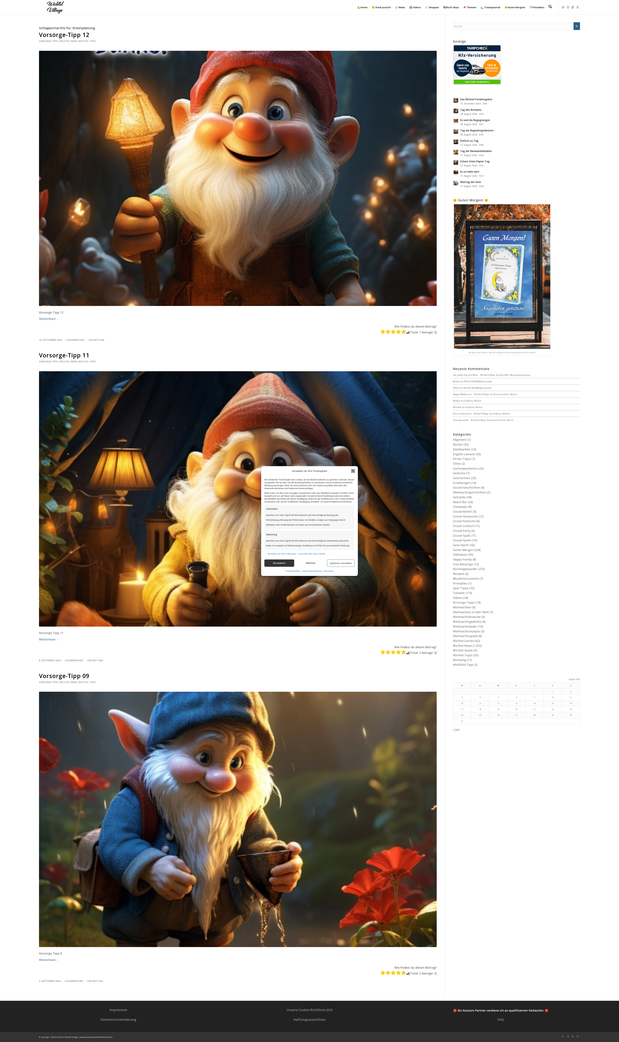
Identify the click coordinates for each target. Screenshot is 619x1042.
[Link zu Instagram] (567, 7)
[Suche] (550, 7)
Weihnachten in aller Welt (471, 612)
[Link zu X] (577, 7)
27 (516, 715)
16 (571, 703)
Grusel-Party (461, 531)
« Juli (456, 730)
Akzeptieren (279, 563)
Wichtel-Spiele (463, 650)
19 (498, 709)
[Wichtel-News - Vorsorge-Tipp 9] (238, 819)
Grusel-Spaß (461, 535)
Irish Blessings (463, 564)
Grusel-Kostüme (464, 521)
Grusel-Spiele (462, 540)
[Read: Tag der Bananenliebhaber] (456, 152)
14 (534, 703)
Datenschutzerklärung (312, 571)
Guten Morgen (463, 550)
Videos (457, 598)
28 (534, 715)
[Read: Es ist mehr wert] (456, 173)
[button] (353, 471)
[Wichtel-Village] (55, 7)
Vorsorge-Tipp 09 (64, 676)
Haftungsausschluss (309, 1019)
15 (553, 703)
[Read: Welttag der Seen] (456, 183)
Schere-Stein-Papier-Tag (475, 161)
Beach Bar (460, 502)
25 (480, 715)
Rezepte (458, 574)
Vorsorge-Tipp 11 (64, 355)
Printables (460, 583)
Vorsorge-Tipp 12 (64, 35)
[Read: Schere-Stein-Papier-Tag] (456, 162)
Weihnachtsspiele (465, 636)
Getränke (459, 497)
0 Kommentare (75, 339)
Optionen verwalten (341, 563)
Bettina (99, 339)
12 (498, 703)
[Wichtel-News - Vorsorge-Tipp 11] (238, 499)
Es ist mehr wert (469, 171)
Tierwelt (459, 593)
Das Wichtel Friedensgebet (476, 99)
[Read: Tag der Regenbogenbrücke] (456, 131)
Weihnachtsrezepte (466, 631)
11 (480, 703)
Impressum (329, 571)
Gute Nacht (461, 545)
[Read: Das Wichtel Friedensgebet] (456, 100)
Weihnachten (462, 607)
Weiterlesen (47, 319)
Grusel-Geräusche (465, 516)
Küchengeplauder (465, 569)
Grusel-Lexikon (463, 526)
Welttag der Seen (470, 182)
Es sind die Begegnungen (475, 120)
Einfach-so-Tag (469, 140)
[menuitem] (362, 7)
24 (462, 715)
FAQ (500, 1019)
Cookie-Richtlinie (292, 571)
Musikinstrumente (466, 578)
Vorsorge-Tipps (48, 41)
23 (571, 709)
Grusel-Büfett (462, 511)
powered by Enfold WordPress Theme (96, 1037)
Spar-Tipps (460, 588)
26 (498, 715)
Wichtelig (459, 660)
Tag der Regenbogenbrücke (477, 130)
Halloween (460, 554)
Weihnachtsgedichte (467, 622)
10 (462, 703)
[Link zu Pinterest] (563, 7)
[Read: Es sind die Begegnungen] (456, 121)
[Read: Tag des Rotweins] (456, 111)
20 (516, 709)
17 (462, 709)
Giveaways (460, 507)
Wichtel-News (68, 41)
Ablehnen (310, 563)
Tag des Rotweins (470, 109)
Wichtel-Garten (463, 641)
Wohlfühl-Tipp (463, 665)
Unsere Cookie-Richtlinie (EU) (309, 1010)
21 (534, 709)
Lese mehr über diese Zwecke (311, 553)
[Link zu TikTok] (572, 7)
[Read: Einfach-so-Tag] (456, 142)
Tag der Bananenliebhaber (476, 151)
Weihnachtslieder (465, 626)
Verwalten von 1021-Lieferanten (282, 553)
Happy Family (462, 559)
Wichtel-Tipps (87, 41)
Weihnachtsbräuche (467, 617)
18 (480, 709)
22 (553, 709)
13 (516, 703)
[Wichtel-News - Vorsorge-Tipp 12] (238, 178)
